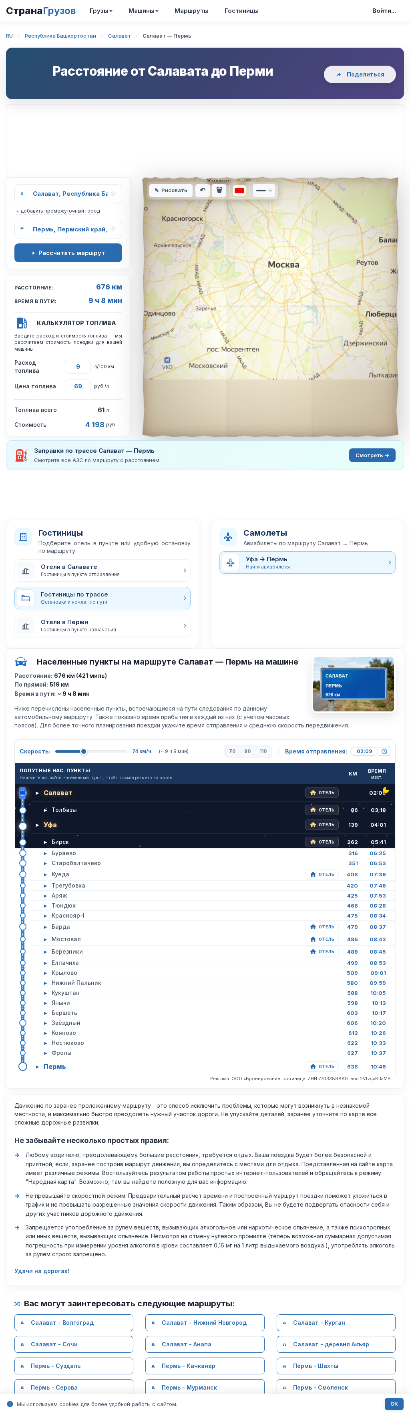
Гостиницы (242, 10)
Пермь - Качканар (188, 1365)
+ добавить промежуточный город (58, 211)
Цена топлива (35, 386)
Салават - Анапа (186, 1344)
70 (232, 751)
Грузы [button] (99, 10)
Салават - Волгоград (62, 1322)
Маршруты (192, 10)
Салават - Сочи (54, 1344)
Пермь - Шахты (315, 1365)
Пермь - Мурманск (189, 1387)
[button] (102, 570)
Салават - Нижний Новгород (204, 1322)
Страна (41, 10)
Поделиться (365, 74)
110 (263, 751)
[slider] (83, 751)
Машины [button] (142, 10)
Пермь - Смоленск (320, 1387)
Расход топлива (26, 366)
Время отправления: (316, 751)
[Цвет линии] (239, 190)
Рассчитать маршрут (71, 253)
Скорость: (35, 751)
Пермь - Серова (54, 1387)
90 (247, 751)
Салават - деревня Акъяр (331, 1344)
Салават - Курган (319, 1322)
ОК (394, 1404)
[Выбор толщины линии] (264, 190)
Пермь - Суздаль (55, 1365)
